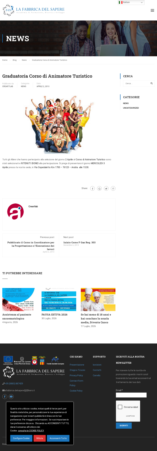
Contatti (97, 370)
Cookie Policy (76, 391)
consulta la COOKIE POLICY (31, 430)
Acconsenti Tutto (58, 438)
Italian (126, 2)
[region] (40, 423)
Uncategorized (131, 108)
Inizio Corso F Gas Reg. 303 (79, 242)
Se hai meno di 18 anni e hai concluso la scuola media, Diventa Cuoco (96, 318)
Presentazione (77, 365)
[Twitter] (106, 188)
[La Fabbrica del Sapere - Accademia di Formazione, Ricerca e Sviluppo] (33, 12)
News (23, 86)
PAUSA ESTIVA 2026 (54, 314)
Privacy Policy (76, 375)
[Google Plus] (99, 188)
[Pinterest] (113, 188)
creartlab (7, 86)
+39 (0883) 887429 (13, 383)
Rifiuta (39, 438)
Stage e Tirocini (77, 370)
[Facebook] (92, 188)
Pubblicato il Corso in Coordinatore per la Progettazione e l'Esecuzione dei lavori (30, 246)
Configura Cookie (21, 438)
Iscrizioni (97, 365)
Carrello (96, 375)
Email (119, 390)
